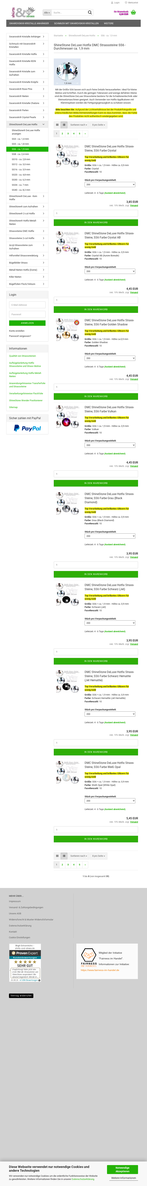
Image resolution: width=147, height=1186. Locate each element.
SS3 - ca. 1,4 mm (20, 139)
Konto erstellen (16, 331)
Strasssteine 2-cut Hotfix (21, 238)
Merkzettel (132, 2)
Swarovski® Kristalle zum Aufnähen (22, 73)
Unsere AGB (15, 913)
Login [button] (116, 2)
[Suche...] (89, 12)
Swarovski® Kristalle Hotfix (23, 54)
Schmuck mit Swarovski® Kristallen (76, 23)
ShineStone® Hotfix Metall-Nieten (23, 222)
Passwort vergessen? (20, 336)
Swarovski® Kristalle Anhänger (29, 23)
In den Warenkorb (96, 222)
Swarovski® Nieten (19, 96)
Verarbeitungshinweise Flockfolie (26, 393)
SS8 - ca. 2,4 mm (20, 154)
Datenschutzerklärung (83, 1179)
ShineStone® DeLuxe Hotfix (23, 124)
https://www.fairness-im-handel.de (100, 970)
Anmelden (27, 323)
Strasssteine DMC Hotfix (21, 231)
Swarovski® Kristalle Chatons (24, 103)
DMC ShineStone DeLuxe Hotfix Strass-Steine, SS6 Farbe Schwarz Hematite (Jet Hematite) (109, 676)
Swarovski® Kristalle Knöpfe (23, 82)
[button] (57, 124)
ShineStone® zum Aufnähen (23, 206)
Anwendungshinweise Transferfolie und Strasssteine (27, 385)
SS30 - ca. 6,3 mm (21, 179)
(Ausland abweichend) (114, 193)
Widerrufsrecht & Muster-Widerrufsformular (31, 919)
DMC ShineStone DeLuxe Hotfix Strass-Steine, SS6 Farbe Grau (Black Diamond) (109, 498)
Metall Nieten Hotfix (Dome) (23, 270)
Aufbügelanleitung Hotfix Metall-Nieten (25, 375)
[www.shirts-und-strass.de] (23, 12)
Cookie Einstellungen (19, 937)
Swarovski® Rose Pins (20, 89)
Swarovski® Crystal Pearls (22, 117)
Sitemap (13, 407)
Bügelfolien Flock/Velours (22, 284)
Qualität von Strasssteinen (22, 356)
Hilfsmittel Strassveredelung (23, 255)
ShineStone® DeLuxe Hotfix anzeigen (26, 132)
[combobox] (78, 124)
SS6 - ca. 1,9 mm (20, 149)
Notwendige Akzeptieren (122, 1169)
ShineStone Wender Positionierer (25, 400)
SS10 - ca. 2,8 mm (21, 159)
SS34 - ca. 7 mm (20, 185)
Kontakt (13, 931)
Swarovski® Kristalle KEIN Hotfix (22, 63)
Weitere (108, 23)
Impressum (15, 901)
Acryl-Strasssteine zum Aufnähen (21, 247)
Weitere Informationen (123, 1178)
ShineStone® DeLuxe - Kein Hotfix (23, 198)
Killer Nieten (15, 276)
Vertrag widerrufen (21, 995)
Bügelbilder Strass (18, 262)
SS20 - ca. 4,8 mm (21, 174)
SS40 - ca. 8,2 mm (21, 190)
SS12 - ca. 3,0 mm (21, 164)
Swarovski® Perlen (19, 110)
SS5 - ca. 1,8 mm (20, 144)
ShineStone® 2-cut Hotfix (22, 213)
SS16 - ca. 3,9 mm (21, 169)
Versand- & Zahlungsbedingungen (26, 907)
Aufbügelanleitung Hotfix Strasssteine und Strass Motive (25, 365)
